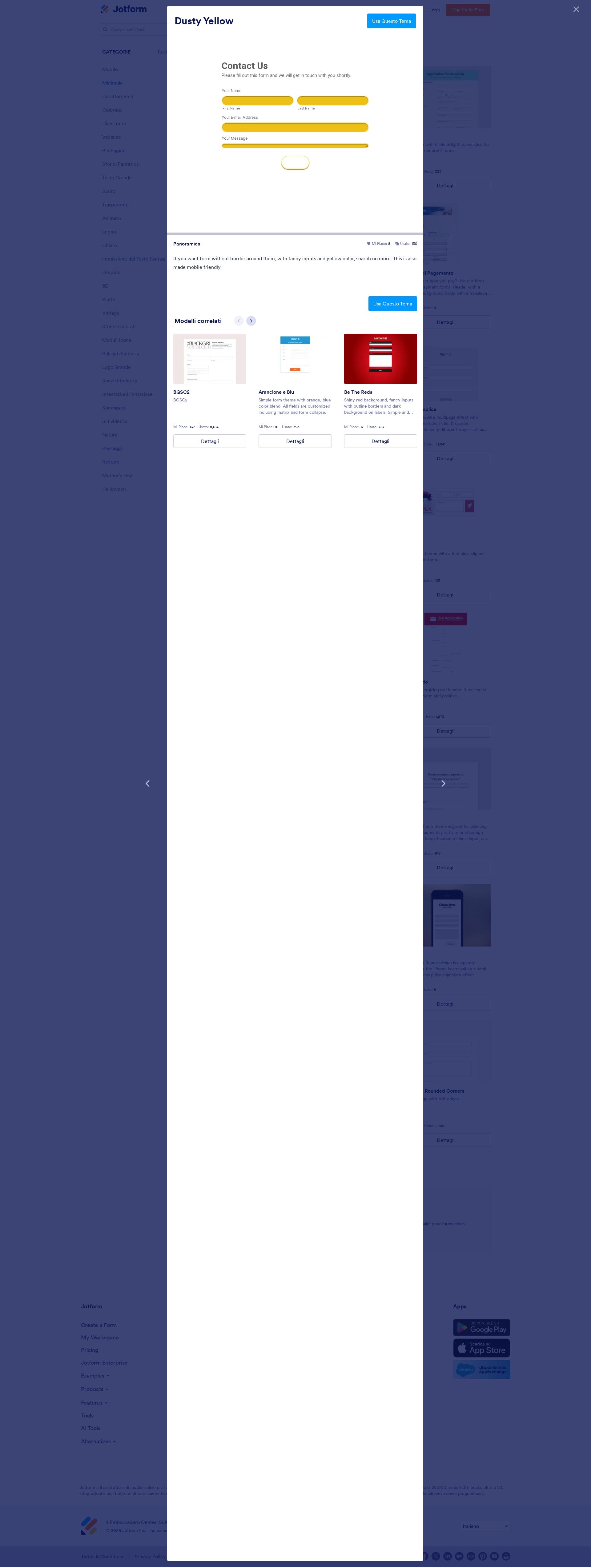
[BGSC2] (209, 359)
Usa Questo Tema (391, 21)
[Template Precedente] (148, 783)
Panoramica (186, 243)
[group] (209, 391)
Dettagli (210, 441)
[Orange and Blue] (295, 359)
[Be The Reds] (380, 359)
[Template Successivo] (443, 783)
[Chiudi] (576, 9)
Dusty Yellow (204, 21)
